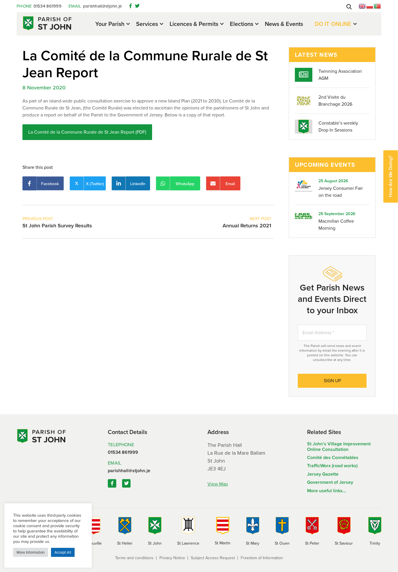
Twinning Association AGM (340, 75)
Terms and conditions (134, 558)
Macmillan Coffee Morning (336, 224)
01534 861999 (39, 6)
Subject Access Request (213, 558)
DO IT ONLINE (333, 24)
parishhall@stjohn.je (95, 6)
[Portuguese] (377, 5)
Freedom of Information (262, 558)
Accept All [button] (62, 552)
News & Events (284, 23)
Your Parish (109, 24)
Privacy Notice (172, 558)
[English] (362, 5)
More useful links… (326, 490)
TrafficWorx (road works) (332, 465)
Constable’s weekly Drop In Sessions (338, 126)
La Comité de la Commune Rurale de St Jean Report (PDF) (87, 132)
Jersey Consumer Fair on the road (340, 192)
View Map (217, 484)
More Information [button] (31, 552)
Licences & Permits (194, 24)
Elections (241, 24)
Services (147, 24)
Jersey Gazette (323, 474)
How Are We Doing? (390, 176)
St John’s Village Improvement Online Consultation (339, 446)
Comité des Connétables (332, 457)
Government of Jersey (330, 482)
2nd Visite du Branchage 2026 (335, 100)
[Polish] (370, 5)
